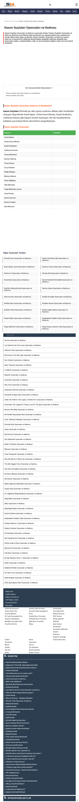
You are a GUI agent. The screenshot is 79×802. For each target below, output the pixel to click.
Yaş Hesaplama (10, 614)
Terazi (47, 11)
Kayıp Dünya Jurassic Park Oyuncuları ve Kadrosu (57, 328)
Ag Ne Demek (10, 717)
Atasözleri (8, 642)
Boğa (10, 11)
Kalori (7, 652)
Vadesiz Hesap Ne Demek (14, 778)
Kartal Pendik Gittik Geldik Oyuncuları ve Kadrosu (57, 281)
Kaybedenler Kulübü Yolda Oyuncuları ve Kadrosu (57, 319)
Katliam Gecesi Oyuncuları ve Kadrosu (56, 303)
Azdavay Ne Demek (12, 687)
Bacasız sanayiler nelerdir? (15, 726)
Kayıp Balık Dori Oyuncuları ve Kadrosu (18, 327)
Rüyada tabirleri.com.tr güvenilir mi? (18, 750)
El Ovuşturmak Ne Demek (14, 745)
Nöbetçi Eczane (58, 614)
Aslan (32, 11)
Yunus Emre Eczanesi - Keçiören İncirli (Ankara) (22, 770)
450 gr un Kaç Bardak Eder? (15, 784)
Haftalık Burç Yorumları (37, 619)
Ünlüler (7, 647)
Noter (31, 640)
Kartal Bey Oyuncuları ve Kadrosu (16, 280)
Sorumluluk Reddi (11, 602)
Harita (31, 645)
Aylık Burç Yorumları (36, 621)
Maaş (31, 624)
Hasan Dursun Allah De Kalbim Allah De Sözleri (21, 764)
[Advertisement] (39, 69)
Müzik (7, 645)
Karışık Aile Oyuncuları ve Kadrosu (55, 273)
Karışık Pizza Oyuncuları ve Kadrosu (17, 258)
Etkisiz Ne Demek (11, 786)
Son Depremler (58, 611)
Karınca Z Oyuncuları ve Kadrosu (16, 273)
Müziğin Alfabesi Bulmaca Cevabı (17, 748)
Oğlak (68, 11)
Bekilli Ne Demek (11, 734)
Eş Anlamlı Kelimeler (60, 629)
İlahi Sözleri (57, 624)
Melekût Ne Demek (12, 704)
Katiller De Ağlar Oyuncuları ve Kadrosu (57, 297)
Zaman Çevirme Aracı (37, 608)
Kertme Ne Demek (12, 775)
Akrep (55, 11)
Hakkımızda (9, 591)
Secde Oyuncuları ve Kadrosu (16, 679)
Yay (61, 11)
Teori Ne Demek (11, 715)
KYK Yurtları (57, 616)
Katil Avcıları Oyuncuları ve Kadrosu (17, 297)
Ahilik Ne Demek (11, 706)
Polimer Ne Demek (12, 670)
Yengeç (25, 11)
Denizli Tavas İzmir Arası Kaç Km (17, 742)
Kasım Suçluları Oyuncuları (15, 95)
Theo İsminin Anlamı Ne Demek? (16, 737)
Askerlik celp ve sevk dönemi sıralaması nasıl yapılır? (23, 753)
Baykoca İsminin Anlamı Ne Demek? (17, 728)
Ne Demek (56, 627)
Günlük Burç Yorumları (37, 616)
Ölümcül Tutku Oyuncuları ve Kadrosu (18, 701)
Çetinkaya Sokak (11, 731)
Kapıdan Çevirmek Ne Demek (15, 792)
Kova (75, 11)
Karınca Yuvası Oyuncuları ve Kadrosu (56, 267)
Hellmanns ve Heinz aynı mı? (15, 762)
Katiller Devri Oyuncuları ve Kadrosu (17, 303)
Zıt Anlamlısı (33, 647)
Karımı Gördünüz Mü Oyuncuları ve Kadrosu (55, 259)
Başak (40, 11)
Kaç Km (7, 650)
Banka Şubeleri (34, 650)
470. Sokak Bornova (12, 773)
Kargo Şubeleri (58, 619)
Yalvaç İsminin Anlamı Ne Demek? (17, 676)
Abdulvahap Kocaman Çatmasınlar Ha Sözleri (21, 668)
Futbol (7, 640)
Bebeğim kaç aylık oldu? (13, 621)
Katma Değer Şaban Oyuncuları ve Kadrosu (55, 311)
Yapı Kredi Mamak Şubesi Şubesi (16, 662)
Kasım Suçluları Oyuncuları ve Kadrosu (31, 21)
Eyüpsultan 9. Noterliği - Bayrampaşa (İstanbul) (22, 665)
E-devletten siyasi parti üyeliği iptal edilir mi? (21, 756)
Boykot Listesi (34, 652)
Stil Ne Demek (10, 695)
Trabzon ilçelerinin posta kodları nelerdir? (20, 759)
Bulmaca (56, 634)
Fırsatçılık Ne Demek (13, 712)
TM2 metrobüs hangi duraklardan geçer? (20, 693)
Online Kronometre (12, 608)
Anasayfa (7, 21)
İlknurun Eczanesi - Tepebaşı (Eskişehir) (19, 698)
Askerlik (56, 621)
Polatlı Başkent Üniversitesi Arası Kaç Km (20, 709)
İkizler (17, 11)
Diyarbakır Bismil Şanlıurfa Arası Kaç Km (19, 684)
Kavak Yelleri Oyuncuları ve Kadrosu (17, 318)
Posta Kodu (57, 608)
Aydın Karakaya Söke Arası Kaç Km (17, 723)
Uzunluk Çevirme (11, 624)
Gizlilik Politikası (10, 594)
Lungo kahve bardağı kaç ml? (15, 789)
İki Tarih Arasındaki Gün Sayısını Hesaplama (13, 617)
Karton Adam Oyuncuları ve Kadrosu (56, 288)
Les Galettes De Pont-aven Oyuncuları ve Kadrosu (23, 690)
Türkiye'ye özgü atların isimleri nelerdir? (19, 767)
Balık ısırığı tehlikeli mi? (14, 681)
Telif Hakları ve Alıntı (12, 600)
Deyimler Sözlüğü (59, 637)
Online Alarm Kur (11, 611)
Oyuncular (15, 21)
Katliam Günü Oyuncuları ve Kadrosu (18, 310)
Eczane (55, 632)
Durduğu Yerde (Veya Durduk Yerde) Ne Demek (21, 781)
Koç (3, 11)
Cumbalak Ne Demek (12, 739)
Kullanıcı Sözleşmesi (12, 597)
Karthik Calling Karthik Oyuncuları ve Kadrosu (18, 289)
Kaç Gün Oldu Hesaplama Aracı (38, 612)
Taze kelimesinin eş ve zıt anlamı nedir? (19, 673)
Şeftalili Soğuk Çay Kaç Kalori (16, 720)
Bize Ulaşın (9, 605)
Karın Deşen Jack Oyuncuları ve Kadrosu (19, 267)
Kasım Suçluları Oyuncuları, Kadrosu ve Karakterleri (23, 93)
